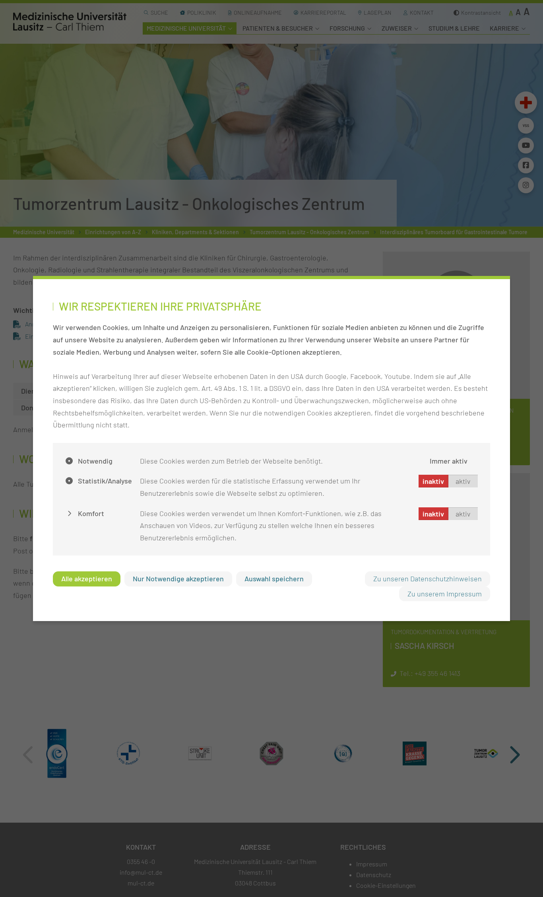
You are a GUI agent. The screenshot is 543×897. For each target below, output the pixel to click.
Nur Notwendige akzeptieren (178, 578)
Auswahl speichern (274, 578)
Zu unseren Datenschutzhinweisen (427, 578)
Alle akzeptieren (86, 578)
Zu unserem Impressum (444, 593)
